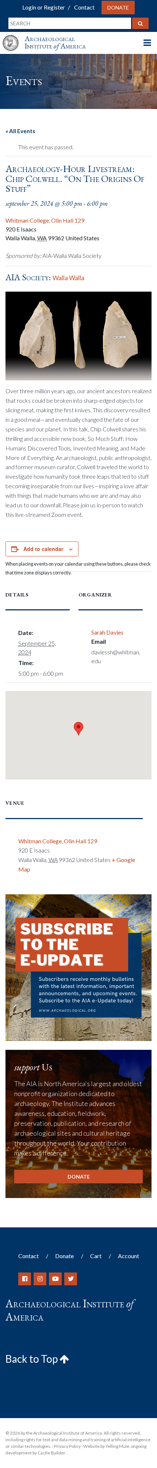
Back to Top (32, 1358)
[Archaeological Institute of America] (13, 36)
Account (128, 1255)
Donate (118, 7)
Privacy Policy (67, 1446)
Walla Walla (68, 278)
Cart (96, 1255)
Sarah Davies (107, 632)
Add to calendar (43, 548)
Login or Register (43, 7)
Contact (84, 7)
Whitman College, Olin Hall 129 (44, 220)
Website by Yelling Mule (106, 1446)
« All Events (20, 131)
